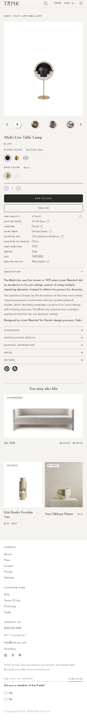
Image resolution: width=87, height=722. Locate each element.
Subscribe (76, 679)
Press (7, 560)
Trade (57, 3)
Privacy (8, 572)
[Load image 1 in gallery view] (17, 124)
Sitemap (9, 577)
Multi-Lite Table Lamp (27, 16)
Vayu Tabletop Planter (59, 514)
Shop (7, 16)
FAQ (7, 595)
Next (80, 124)
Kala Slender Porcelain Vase (18, 515)
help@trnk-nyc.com (15, 642)
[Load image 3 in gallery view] (52, 124)
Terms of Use (12, 600)
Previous (7, 124)
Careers (8, 566)
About (8, 554)
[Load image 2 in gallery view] (34, 124)
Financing (10, 606)
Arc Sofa (9, 443)
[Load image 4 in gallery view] (70, 124)
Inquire (43, 208)
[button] (45, 3)
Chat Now (10, 649)
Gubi (35, 251)
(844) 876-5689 (13, 628)
